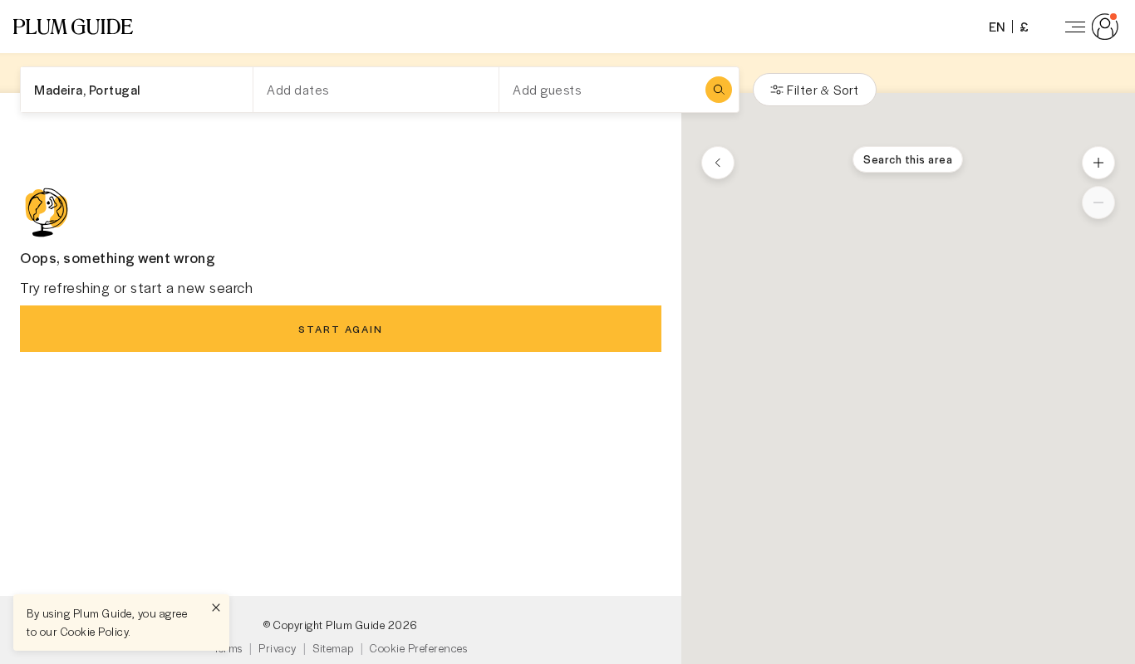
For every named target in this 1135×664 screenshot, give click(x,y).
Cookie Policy (95, 631)
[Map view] (718, 162)
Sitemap (333, 648)
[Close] (216, 607)
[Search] (718, 89)
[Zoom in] (1098, 162)
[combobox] (137, 89)
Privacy (277, 648)
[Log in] (1088, 26)
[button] (73, 26)
